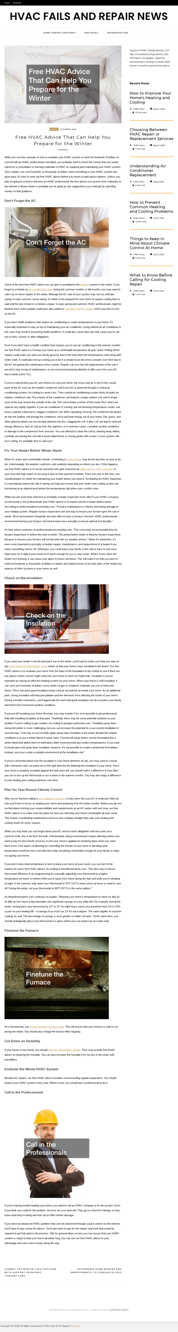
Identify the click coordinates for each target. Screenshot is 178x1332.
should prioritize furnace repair (47, 1026)
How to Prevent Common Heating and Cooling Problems (151, 207)
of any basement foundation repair (28, 666)
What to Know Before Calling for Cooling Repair (151, 280)
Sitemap (17, 3)
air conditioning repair (41, 289)
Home (7, 3)
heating (84, 284)
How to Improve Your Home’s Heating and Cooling (150, 98)
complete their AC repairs (79, 308)
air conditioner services (52, 798)
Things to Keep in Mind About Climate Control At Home (149, 243)
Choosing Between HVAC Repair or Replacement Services (151, 134)
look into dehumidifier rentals (64, 1050)
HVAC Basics (91, 33)
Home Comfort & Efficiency (60, 33)
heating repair (74, 459)
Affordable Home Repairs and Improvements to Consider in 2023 (96, 1271)
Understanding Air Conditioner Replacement (148, 170)
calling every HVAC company (96, 469)
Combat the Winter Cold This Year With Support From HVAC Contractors (30, 1272)
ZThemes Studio (119, 1309)
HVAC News (139, 109)
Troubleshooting (117, 33)
